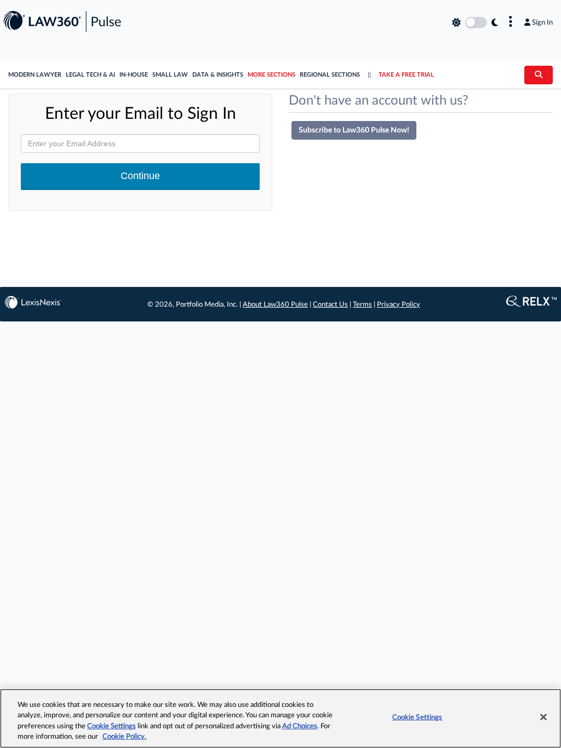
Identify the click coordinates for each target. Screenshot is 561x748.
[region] (280, 718)
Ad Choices (299, 726)
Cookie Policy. (124, 736)
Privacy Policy (398, 304)
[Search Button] (538, 75)
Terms (362, 304)
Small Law (170, 75)
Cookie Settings (111, 726)
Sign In (542, 22)
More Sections (271, 75)
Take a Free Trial (406, 75)
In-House (133, 75)
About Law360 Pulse (275, 304)
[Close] (543, 717)
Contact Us (330, 304)
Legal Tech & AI (90, 75)
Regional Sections (330, 75)
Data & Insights (217, 75)
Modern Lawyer (34, 75)
